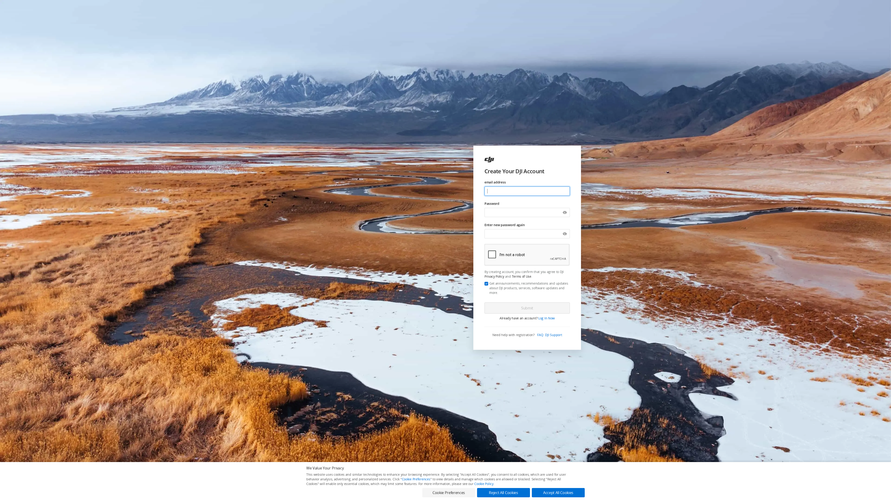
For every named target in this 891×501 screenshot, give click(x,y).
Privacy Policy (494, 276)
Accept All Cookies (558, 492)
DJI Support (553, 335)
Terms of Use (521, 276)
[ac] (489, 159)
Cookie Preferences (416, 479)
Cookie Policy (483, 484)
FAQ (540, 335)
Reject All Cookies (503, 492)
